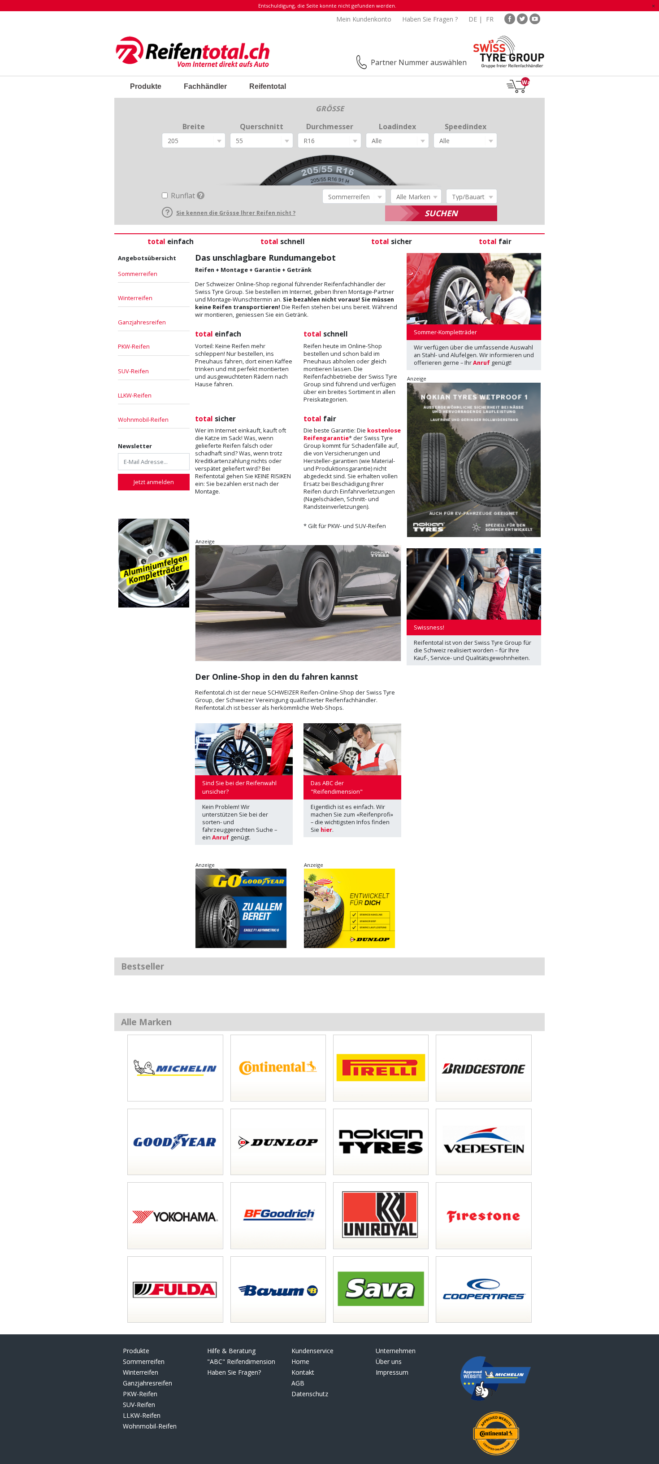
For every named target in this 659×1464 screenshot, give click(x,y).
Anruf (220, 837)
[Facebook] (509, 18)
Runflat (183, 196)
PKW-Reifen (134, 346)
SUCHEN (441, 213)
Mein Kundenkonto (363, 19)
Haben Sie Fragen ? (430, 19)
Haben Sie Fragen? (234, 1372)
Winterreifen (135, 298)
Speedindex (465, 126)
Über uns (389, 1361)
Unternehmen (396, 1350)
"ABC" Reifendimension (241, 1361)
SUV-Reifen (133, 371)
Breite (193, 126)
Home (300, 1361)
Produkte (145, 86)
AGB (297, 1383)
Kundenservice (312, 1350)
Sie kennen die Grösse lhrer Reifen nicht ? (235, 213)
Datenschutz (309, 1394)
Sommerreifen (137, 274)
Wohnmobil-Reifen (143, 419)
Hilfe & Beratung (231, 1350)
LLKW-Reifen (135, 395)
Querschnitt (261, 126)
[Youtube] (534, 18)
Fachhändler (205, 86)
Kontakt (302, 1372)
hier (326, 830)
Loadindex (397, 126)
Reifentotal (267, 86)
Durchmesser (329, 126)
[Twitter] (522, 18)
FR (490, 19)
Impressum (392, 1372)
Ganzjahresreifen (142, 322)
